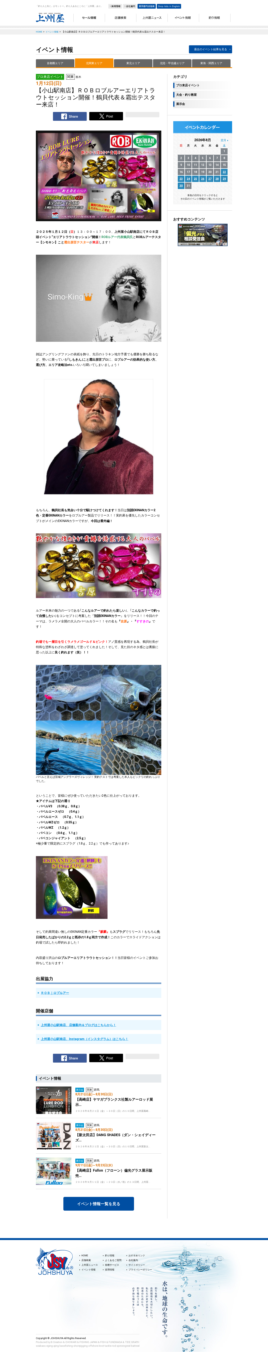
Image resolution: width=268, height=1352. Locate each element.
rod (114, 1345)
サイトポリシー (137, 1265)
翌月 (223, 140)
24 (188, 178)
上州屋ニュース (89, 1265)
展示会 (180, 104)
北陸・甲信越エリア (172, 63)
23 (181, 178)
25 (195, 178)
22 (224, 172)
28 (217, 178)
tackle (108, 1345)
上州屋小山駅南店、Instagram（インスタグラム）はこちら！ (84, 1039)
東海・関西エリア (211, 63)
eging (49, 1345)
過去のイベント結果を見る (210, 49)
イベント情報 (88, 1269)
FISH (103, 1342)
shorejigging (80, 1345)
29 (224, 178)
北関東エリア (94, 63)
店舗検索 (86, 1260)
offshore (93, 1345)
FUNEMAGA (115, 1342)
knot (101, 1345)
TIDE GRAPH (132, 1342)
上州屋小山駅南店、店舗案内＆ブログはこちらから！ (78, 1025)
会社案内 (133, 1260)
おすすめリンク (137, 1255)
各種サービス (112, 1265)
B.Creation (56, 1342)
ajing (56, 1345)
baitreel (135, 1345)
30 (181, 185)
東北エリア (133, 63)
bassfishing (66, 1345)
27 (209, 178)
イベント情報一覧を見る (98, 1203)
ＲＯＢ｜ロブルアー (55, 993)
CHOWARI (71, 1342)
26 (202, 178)
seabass (41, 1345)
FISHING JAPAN (88, 1342)
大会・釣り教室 (186, 94)
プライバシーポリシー (140, 1269)
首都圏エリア (55, 63)
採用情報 (109, 1269)
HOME (84, 1255)
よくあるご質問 (113, 1260)
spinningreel (123, 1345)
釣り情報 (109, 1255)
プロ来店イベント (188, 85)
